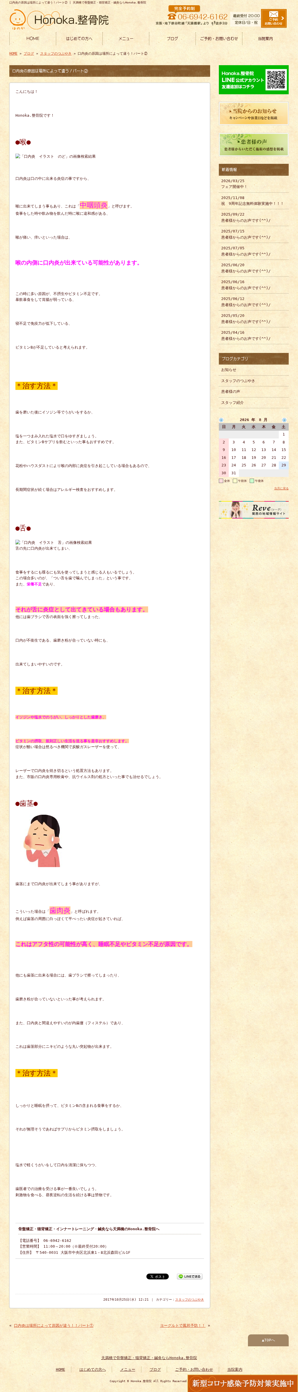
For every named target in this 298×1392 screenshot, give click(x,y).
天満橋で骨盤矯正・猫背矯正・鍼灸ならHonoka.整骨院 (149, 1358)
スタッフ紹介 (232, 402)
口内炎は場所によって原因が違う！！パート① (53, 1325)
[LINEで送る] (190, 1276)
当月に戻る (281, 488)
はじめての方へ (79, 38)
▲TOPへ (268, 1340)
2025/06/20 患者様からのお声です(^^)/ (246, 268)
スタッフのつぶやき (56, 54)
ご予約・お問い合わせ (219, 38)
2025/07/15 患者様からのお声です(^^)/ (246, 234)
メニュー (126, 38)
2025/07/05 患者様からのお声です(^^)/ (246, 251)
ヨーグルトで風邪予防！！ (182, 1325)
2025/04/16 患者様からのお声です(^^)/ (246, 335)
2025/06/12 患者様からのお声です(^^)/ (246, 301)
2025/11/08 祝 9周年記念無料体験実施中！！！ (252, 201)
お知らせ (228, 369)
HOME (32, 38)
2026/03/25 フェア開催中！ (234, 184)
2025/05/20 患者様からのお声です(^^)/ (246, 318)
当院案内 (265, 38)
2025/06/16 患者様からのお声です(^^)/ (246, 285)
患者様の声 (230, 391)
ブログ (172, 38)
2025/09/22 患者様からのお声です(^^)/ (246, 217)
